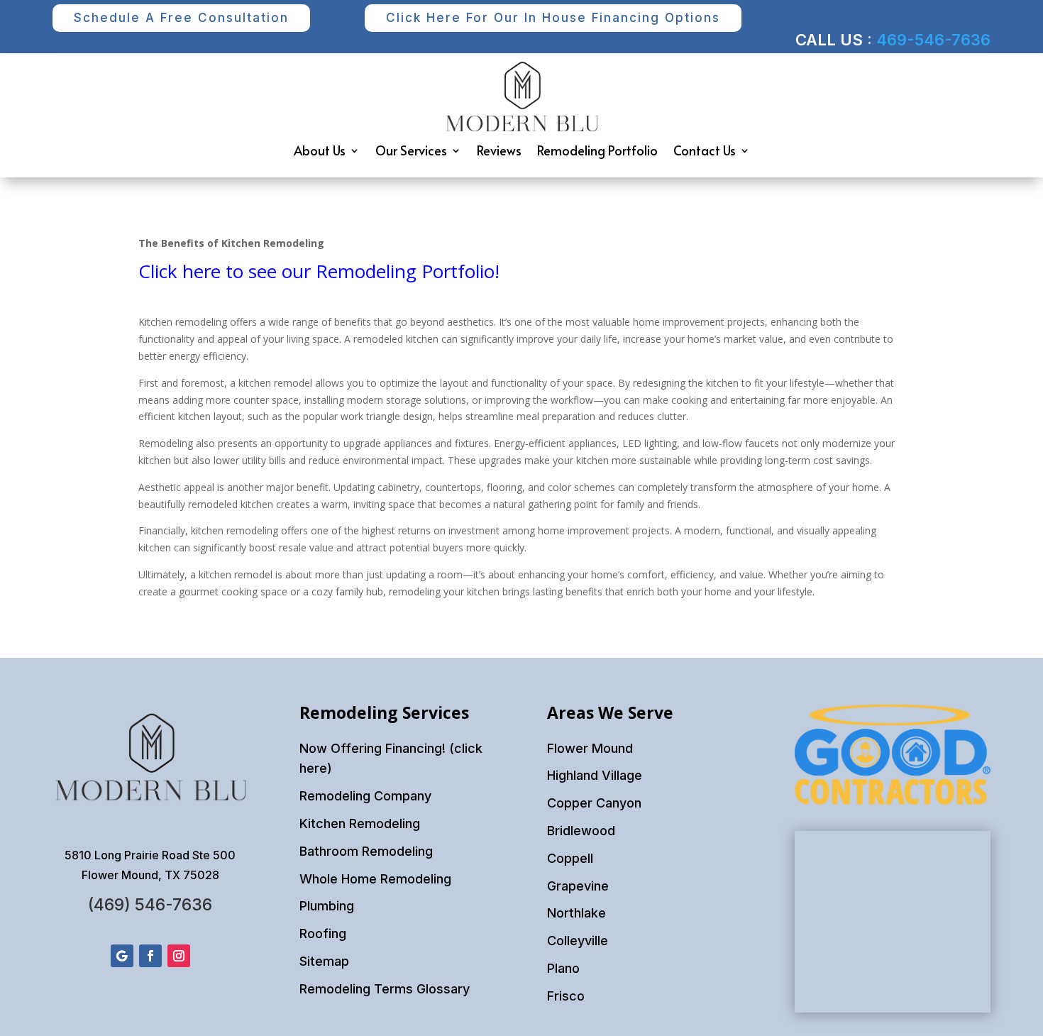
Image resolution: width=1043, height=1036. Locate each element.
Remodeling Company (365, 795)
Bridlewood (581, 830)
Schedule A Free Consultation (181, 18)
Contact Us (704, 150)
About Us (320, 150)
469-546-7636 (933, 40)
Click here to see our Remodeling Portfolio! (319, 271)
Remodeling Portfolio (597, 150)
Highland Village (594, 775)
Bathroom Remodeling (366, 851)
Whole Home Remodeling (375, 878)
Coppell (570, 858)
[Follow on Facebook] (150, 955)
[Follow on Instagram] (178, 955)
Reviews (499, 150)
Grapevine (578, 885)
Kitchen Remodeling (359, 823)
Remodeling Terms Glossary (384, 988)
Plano (563, 968)
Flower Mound (590, 748)
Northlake (576, 912)
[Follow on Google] (122, 955)
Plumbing (326, 905)
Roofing (322, 933)
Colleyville (577, 940)
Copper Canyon (594, 802)
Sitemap (324, 961)
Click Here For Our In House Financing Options (553, 18)
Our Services (411, 150)
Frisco (566, 995)
